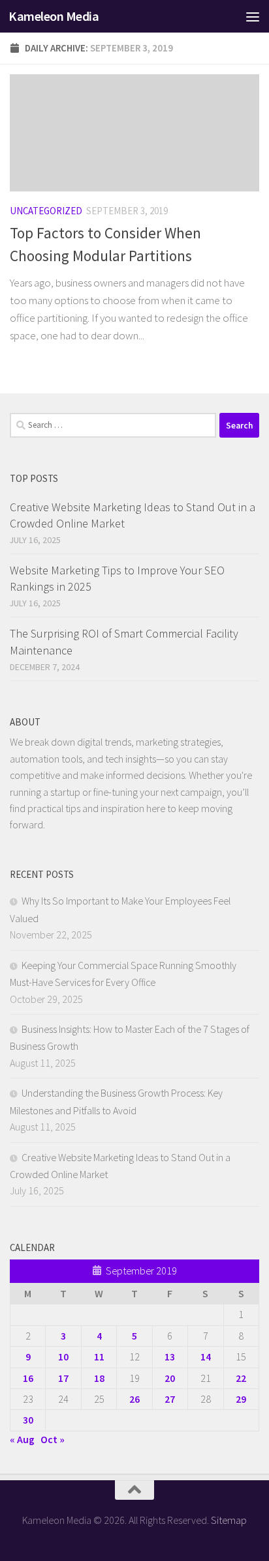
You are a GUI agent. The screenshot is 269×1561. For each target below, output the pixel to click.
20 (170, 1378)
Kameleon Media (53, 16)
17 (63, 1378)
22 (241, 1378)
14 (205, 1356)
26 (134, 1398)
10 (63, 1356)
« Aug (22, 1439)
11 (99, 1356)
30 (28, 1419)
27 (170, 1398)
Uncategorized (46, 210)
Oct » (52, 1439)
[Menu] (252, 16)
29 (241, 1398)
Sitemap (229, 1519)
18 (99, 1378)
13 (170, 1356)
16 (28, 1378)
